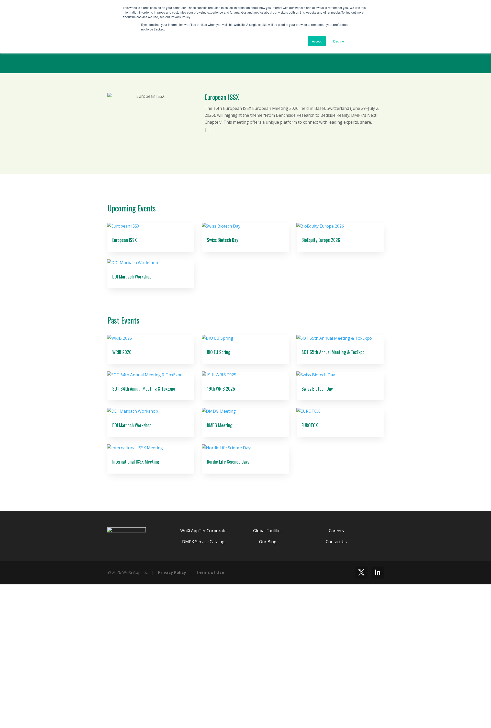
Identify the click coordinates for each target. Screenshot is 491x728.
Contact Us (336, 541)
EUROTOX (310, 425)
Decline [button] (338, 41)
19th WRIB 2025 (221, 388)
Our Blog (267, 541)
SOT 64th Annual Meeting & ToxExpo (143, 388)
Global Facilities (268, 530)
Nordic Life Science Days (228, 461)
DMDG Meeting (219, 425)
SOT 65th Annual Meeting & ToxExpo (333, 352)
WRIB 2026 (121, 352)
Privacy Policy (172, 572)
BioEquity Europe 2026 (321, 240)
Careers (336, 530)
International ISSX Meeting (135, 461)
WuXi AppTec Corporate (203, 530)
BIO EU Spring (218, 352)
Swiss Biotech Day (222, 240)
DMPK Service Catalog (203, 541)
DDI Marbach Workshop (131, 276)
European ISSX (222, 97)
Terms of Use (210, 572)
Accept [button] (316, 41)
